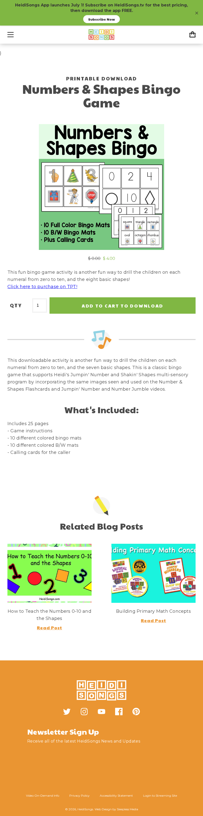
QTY (16, 305)
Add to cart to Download (122, 306)
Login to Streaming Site (160, 795)
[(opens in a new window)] (67, 711)
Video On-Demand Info (42, 795)
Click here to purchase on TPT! (42, 286)
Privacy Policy (79, 795)
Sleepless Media (127, 809)
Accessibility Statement (116, 795)
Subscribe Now (101, 19)
